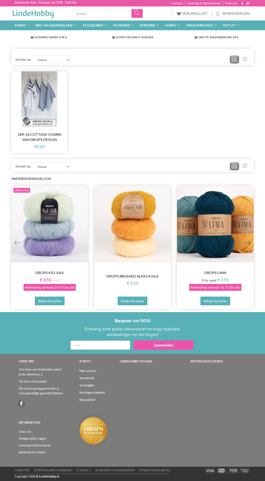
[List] (244, 59)
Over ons (231, 3)
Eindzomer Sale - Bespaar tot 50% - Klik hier (45, 2)
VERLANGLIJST (194, 13)
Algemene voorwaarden (115, 470)
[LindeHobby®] (33, 12)
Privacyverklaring (154, 470)
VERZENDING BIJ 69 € (223, 37)
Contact (177, 3)
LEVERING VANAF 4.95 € (50, 37)
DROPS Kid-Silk (49, 273)
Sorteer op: (23, 59)
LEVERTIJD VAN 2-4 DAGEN (134, 37)
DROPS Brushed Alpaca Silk (132, 276)
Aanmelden (163, 345)
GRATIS (203, 37)
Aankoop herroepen (32, 452)
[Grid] (234, 59)
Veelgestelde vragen (32, 438)
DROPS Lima (215, 273)
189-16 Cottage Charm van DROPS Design (39, 137)
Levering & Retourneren (203, 3)
